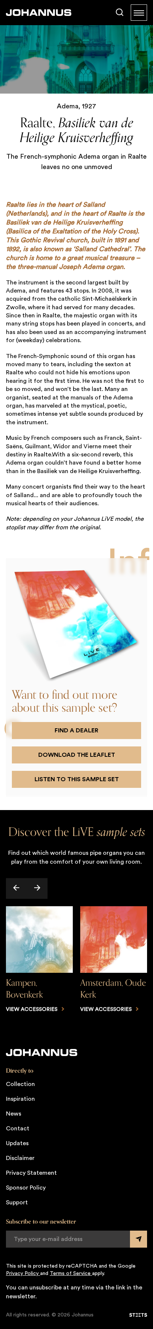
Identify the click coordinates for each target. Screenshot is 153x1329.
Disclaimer (20, 1158)
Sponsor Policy (26, 1188)
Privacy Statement (31, 1173)
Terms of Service (71, 1273)
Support (17, 1202)
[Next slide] (37, 888)
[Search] (119, 12)
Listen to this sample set (77, 779)
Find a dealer (76, 730)
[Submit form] (138, 1239)
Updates (17, 1143)
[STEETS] (138, 1315)
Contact (17, 1128)
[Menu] (139, 12)
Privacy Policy (23, 1273)
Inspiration (20, 1099)
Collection (20, 1084)
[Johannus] (38, 12)
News (13, 1114)
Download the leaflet (76, 755)
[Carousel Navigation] (76, 888)
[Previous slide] (16, 888)
